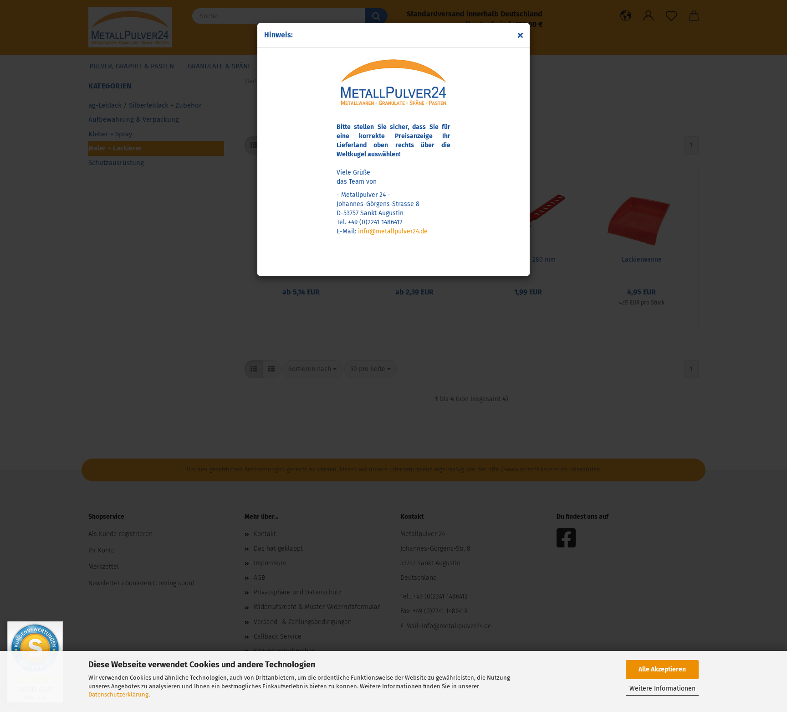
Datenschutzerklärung (118, 694)
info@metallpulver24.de (393, 231)
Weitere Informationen (662, 688)
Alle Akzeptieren (662, 669)
